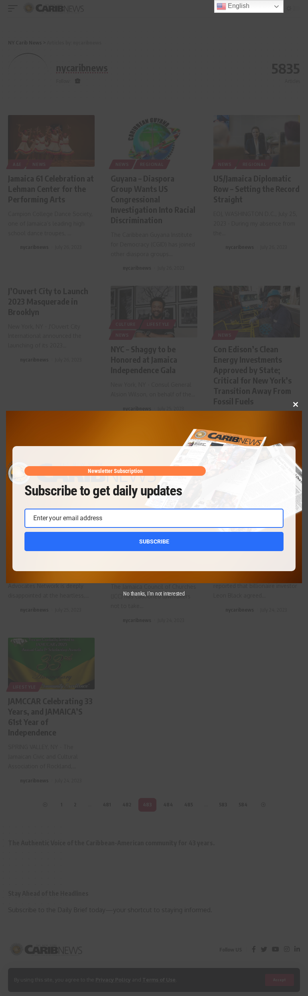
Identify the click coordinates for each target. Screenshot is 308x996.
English (237, 5)
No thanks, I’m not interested (154, 593)
